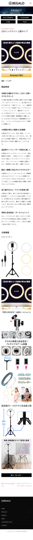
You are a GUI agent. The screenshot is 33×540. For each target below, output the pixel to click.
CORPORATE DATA (6, 522)
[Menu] (30, 3)
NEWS (3, 519)
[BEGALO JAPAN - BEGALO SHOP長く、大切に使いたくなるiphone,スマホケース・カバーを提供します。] (16, 3)
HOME (3, 509)
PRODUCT (12, 28)
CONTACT (4, 525)
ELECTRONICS (5, 28)
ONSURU (4, 515)
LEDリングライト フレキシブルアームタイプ (24, 484)
